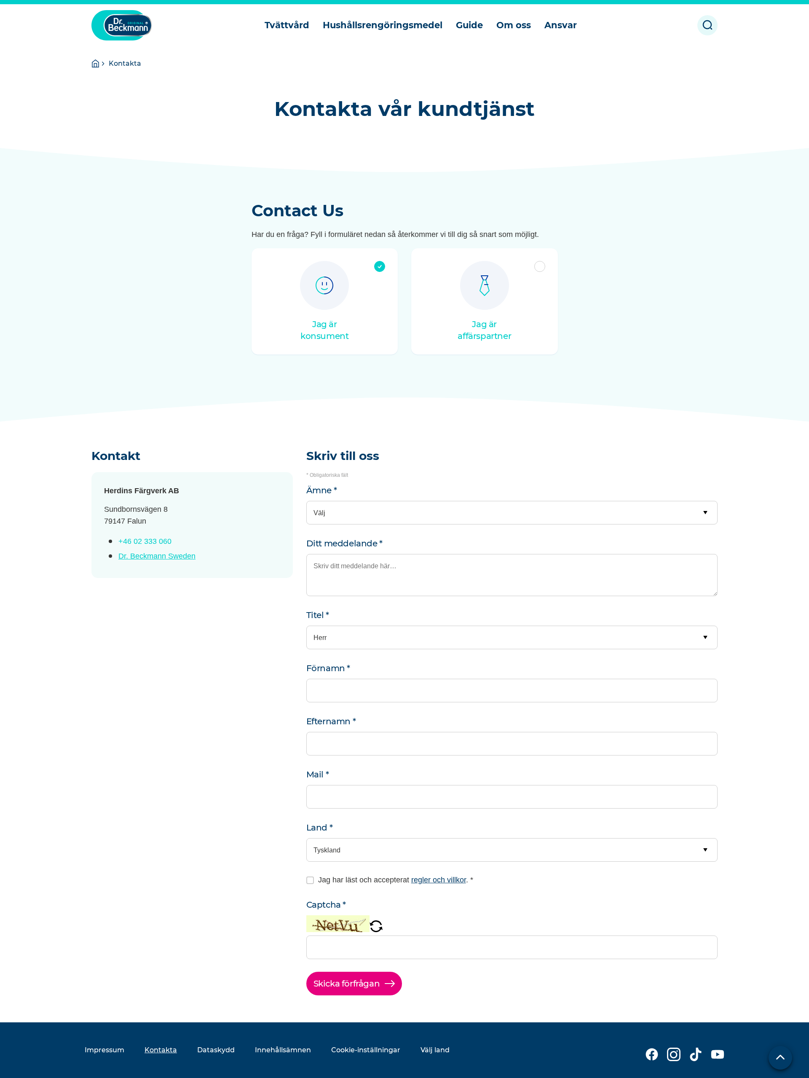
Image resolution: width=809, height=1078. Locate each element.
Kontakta (161, 1050)
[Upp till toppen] (780, 1058)
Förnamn (328, 668)
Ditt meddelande (344, 543)
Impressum (104, 1050)
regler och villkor (438, 880)
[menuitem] (287, 25)
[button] (376, 929)
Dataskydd (216, 1050)
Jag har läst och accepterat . (395, 880)
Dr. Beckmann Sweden (157, 556)
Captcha (326, 905)
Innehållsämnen (283, 1050)
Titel (317, 615)
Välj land (435, 1050)
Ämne (321, 490)
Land (319, 828)
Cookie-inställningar (365, 1050)
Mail (317, 774)
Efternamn (331, 721)
